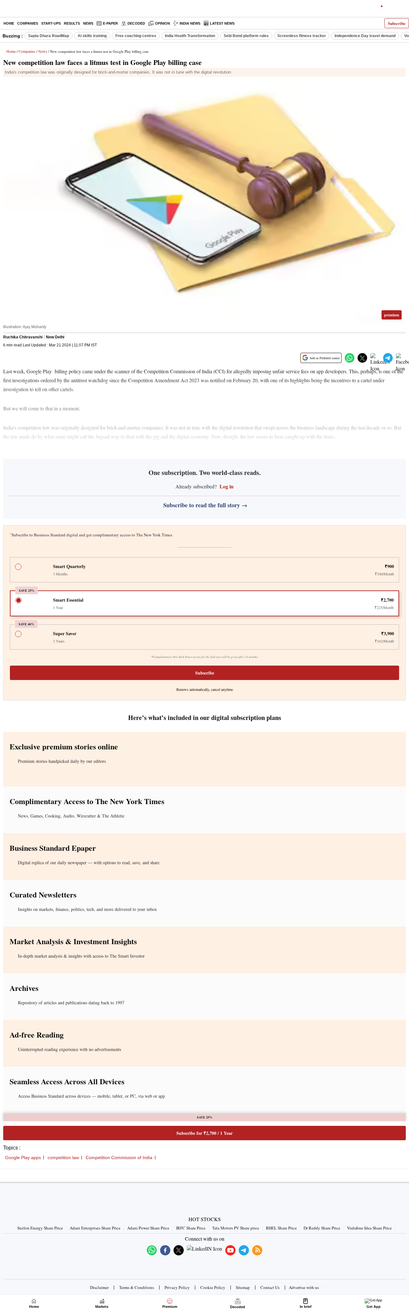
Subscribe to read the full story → (205, 505)
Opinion (162, 23)
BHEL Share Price (281, 1228)
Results (72, 23)
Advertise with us (304, 1287)
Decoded (136, 23)
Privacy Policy (177, 1287)
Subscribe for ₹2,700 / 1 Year (204, 1133)
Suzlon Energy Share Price (40, 1228)
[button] (349, 358)
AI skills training (92, 36)
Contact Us (270, 1287)
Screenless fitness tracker (301, 36)
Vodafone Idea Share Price (369, 1228)
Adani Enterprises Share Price (95, 1228)
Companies (27, 23)
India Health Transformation (190, 36)
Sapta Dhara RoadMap (48, 36)
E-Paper (110, 23)
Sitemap (243, 1287)
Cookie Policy (212, 1287)
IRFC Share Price (190, 1228)
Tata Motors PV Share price (235, 1228)
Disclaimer (99, 1287)
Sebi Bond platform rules (246, 36)
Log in (226, 486)
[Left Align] (6, 9)
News (88, 23)
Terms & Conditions (136, 1287)
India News (190, 23)
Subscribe (396, 23)
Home (9, 23)
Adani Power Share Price (148, 1228)
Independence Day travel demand (365, 36)
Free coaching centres (135, 36)
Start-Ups (51, 23)
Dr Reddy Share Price (322, 1228)
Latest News (222, 23)
